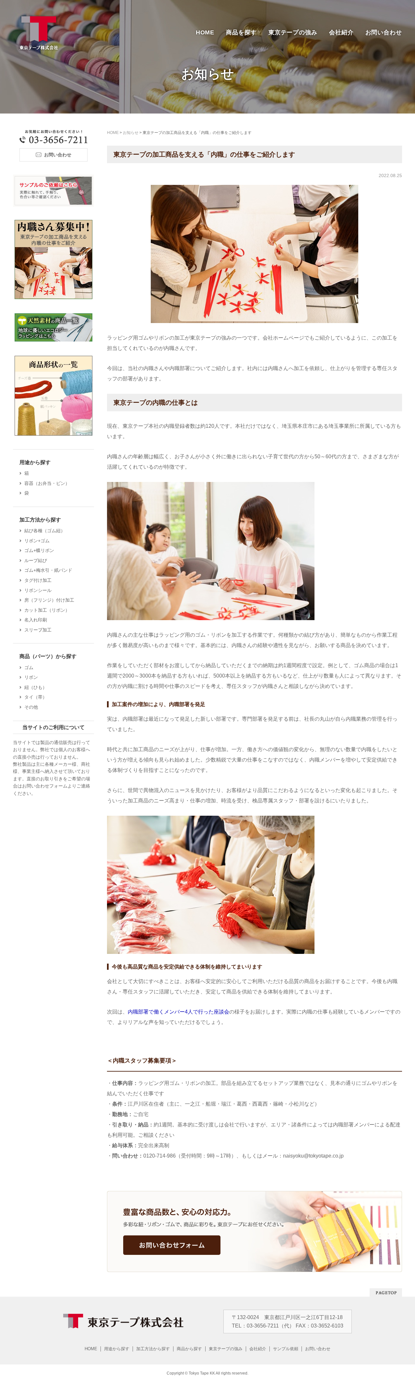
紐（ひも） (35, 687)
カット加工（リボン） (47, 610)
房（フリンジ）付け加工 (49, 600)
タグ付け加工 (38, 580)
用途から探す (116, 1348)
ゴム (28, 667)
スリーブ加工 (38, 629)
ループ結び (35, 560)
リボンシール (38, 590)
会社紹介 (341, 32)
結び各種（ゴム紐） (44, 530)
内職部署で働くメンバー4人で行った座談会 (178, 1012)
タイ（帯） (35, 697)
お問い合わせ (383, 32)
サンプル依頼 (285, 1348)
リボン (31, 677)
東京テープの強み (292, 32)
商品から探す (189, 1348)
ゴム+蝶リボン (39, 550)
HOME (205, 32)
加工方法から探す (153, 1348)
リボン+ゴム (37, 540)
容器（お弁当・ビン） (47, 483)
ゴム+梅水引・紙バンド (48, 570)
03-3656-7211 (263, 1325)
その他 (31, 707)
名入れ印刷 (35, 619)
